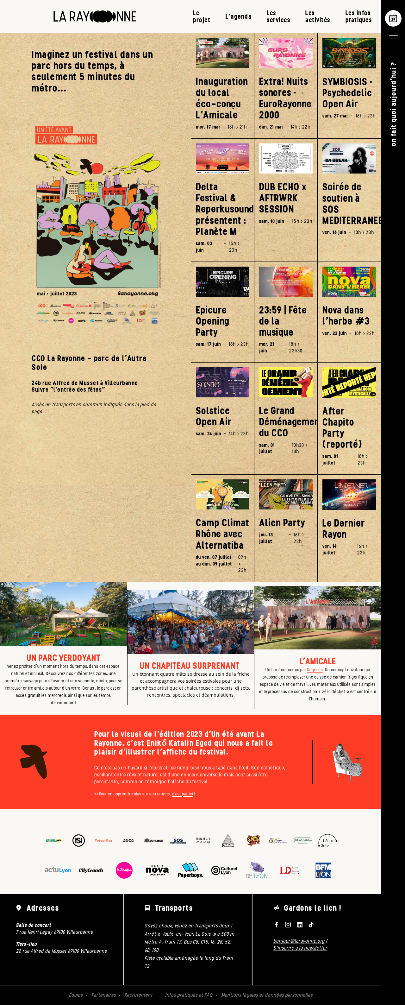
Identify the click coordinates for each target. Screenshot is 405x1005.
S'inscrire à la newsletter (300, 948)
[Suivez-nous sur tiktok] (311, 924)
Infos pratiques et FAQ (189, 995)
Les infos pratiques (359, 16)
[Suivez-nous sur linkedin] (299, 924)
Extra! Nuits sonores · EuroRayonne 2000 (285, 98)
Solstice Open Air (214, 416)
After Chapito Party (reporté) (342, 428)
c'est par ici (182, 794)
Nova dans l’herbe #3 (346, 316)
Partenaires (103, 995)
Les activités (317, 16)
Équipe (76, 995)
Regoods (315, 670)
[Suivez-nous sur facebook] (276, 924)
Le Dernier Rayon (343, 529)
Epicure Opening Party (212, 321)
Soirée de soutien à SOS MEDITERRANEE (349, 203)
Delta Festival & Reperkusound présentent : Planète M (222, 209)
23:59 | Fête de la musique (283, 321)
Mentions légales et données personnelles (267, 995)
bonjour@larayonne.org (299, 941)
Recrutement (138, 995)
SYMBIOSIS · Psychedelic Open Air (347, 93)
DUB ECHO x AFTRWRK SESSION (283, 198)
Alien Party (282, 522)
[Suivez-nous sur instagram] (288, 924)
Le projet (201, 16)
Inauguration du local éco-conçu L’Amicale (222, 98)
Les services (278, 16)
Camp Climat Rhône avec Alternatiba (222, 534)
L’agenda (239, 16)
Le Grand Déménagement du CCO (286, 422)
